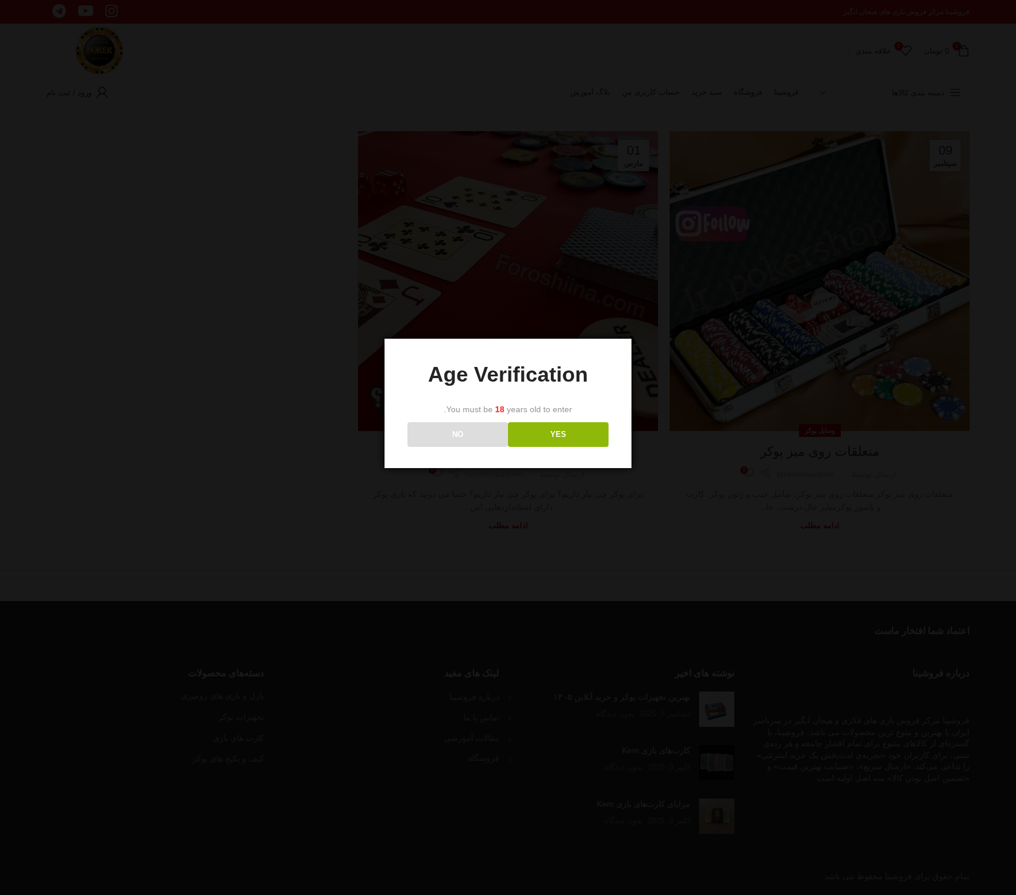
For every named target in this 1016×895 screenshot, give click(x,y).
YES (558, 434)
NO (457, 434)
